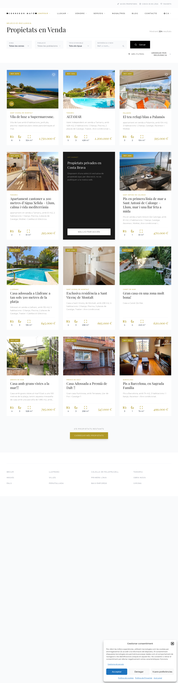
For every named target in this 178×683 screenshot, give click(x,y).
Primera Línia (99, 478)
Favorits (167, 4)
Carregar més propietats (89, 435)
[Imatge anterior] (10, 89)
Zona (11, 43)
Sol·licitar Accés (89, 232)
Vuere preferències (162, 671)
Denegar (139, 671)
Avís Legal (158, 678)
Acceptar (117, 671)
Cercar (142, 44)
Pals (9, 483)
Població (41, 43)
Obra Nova (140, 478)
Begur (10, 472)
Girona (138, 483)
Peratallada (56, 483)
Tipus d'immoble (76, 43)
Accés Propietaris (128, 4)
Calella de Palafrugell (105, 472)
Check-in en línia (150, 4)
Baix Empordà (99, 483)
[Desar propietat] (53, 74)
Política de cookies (126, 678)
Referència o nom (105, 43)
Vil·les (52, 478)
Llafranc (54, 472)
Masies (10, 478)
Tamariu (138, 472)
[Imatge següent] (54, 89)
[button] (172, 643)
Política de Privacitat (143, 678)
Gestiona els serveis (116, 664)
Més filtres (137, 54)
